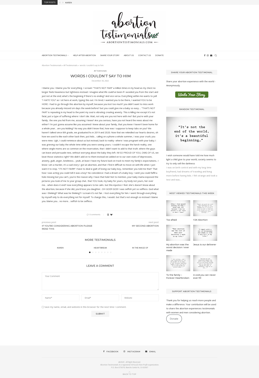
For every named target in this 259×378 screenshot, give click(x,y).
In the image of (140, 248)
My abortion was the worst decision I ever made (177, 247)
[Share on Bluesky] (111, 214)
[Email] (211, 55)
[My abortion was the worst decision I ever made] (178, 233)
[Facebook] (204, 55)
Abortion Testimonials (54, 55)
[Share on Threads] (108, 214)
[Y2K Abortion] (205, 208)
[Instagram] (208, 55)
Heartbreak (71, 3)
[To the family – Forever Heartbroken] (178, 263)
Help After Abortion (84, 55)
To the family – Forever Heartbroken (177, 276)
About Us (129, 55)
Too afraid (171, 220)
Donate (159, 55)
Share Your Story (109, 55)
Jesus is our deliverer (204, 244)
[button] (60, 2)
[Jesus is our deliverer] (205, 233)
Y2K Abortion (200, 220)
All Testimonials (70, 65)
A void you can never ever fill (204, 276)
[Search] (215, 55)
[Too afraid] (178, 208)
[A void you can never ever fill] (205, 263)
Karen (60, 248)
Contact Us (144, 55)
